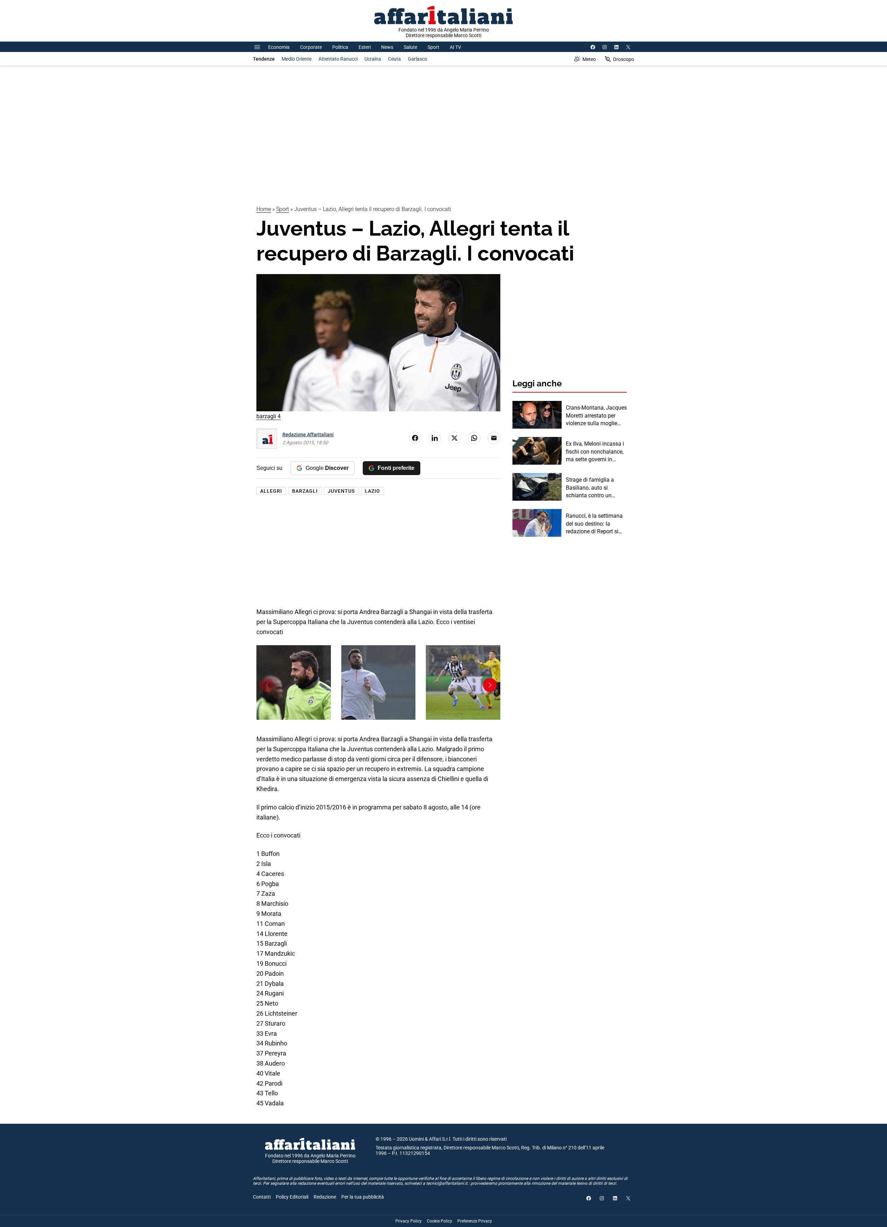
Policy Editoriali (292, 1197)
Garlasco (417, 59)
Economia (279, 47)
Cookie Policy (439, 1221)
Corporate (311, 47)
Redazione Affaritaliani (308, 434)
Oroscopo (623, 59)
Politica (340, 47)
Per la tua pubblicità (362, 1197)
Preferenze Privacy (474, 1221)
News (387, 47)
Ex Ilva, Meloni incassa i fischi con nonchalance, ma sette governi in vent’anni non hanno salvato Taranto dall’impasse (595, 451)
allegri (271, 491)
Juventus (341, 491)
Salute (410, 47)
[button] (490, 685)
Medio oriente (296, 59)
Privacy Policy (408, 1221)
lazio (372, 491)
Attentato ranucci (338, 59)
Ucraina (373, 59)
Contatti (262, 1197)
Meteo (589, 59)
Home (263, 209)
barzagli (305, 491)
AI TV (455, 47)
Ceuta (394, 59)
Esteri (365, 47)
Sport (433, 47)
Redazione (325, 1197)
